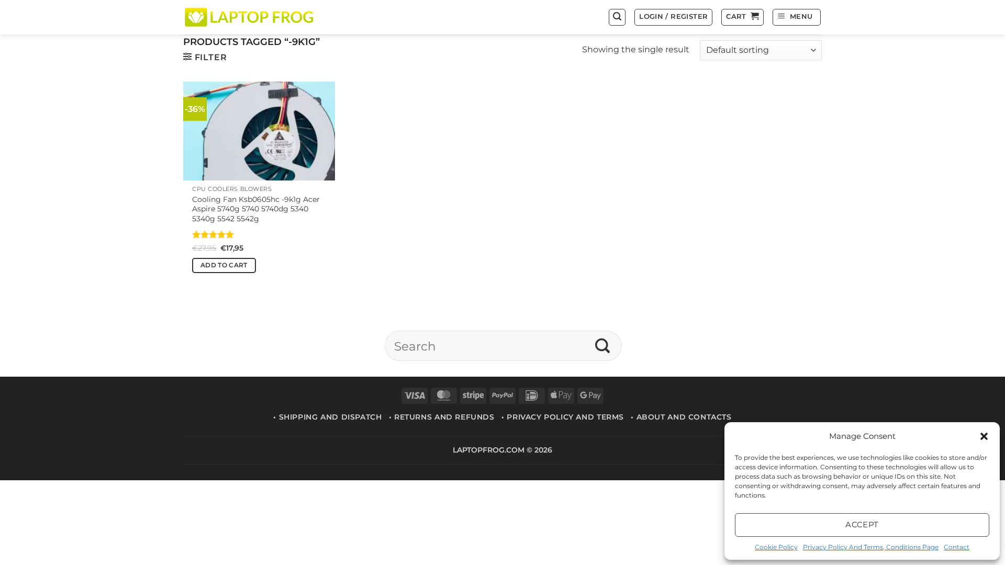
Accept (862, 524)
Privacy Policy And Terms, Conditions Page (871, 547)
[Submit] (602, 346)
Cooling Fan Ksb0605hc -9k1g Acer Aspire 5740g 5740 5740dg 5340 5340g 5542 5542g (256, 209)
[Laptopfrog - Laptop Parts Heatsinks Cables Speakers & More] (250, 17)
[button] (984, 436)
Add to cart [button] (224, 265)
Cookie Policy (776, 547)
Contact (956, 547)
